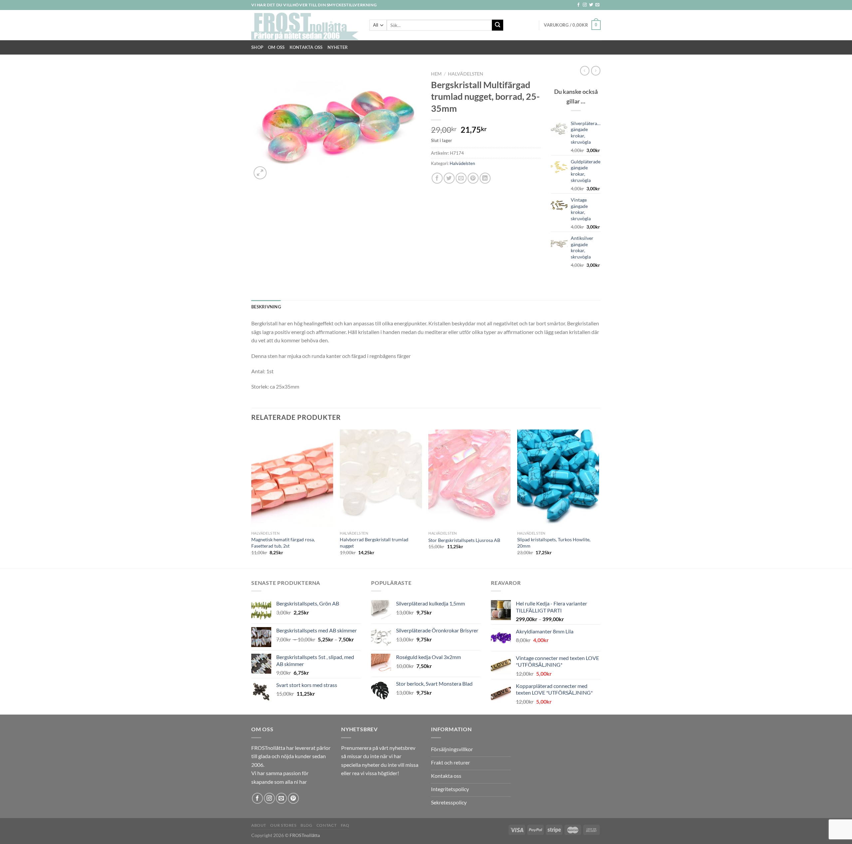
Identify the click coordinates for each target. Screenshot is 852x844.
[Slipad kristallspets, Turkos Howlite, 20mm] (558, 478)
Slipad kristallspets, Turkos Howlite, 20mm (553, 543)
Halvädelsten (465, 74)
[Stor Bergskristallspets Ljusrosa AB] (469, 478)
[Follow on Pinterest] (293, 798)
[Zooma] (260, 172)
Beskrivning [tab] (266, 306)
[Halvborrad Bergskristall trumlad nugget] (381, 478)
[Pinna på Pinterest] (473, 178)
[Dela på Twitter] (449, 178)
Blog (306, 825)
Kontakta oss (306, 47)
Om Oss (276, 47)
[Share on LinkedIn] (485, 178)
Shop (257, 47)
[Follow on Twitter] (591, 5)
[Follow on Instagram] (585, 5)
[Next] (599, 498)
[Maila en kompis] (461, 178)
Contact (326, 825)
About (258, 825)
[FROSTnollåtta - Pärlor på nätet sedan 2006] (305, 25)
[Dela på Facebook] (437, 178)
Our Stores (283, 825)
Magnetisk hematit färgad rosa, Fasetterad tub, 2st (283, 543)
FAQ (345, 825)
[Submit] (497, 25)
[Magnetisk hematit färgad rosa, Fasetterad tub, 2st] (292, 478)
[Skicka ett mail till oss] (597, 5)
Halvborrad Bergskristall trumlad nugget (374, 543)
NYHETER (337, 47)
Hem (436, 74)
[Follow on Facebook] (578, 5)
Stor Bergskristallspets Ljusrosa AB (464, 540)
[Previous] (252, 498)
